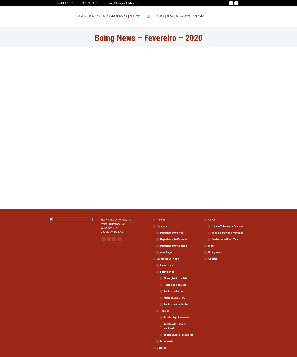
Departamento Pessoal (173, 239)
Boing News (215, 252)
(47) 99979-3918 (91, 3)
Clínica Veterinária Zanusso (228, 226)
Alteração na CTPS (174, 298)
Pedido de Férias (173, 291)
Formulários (167, 271)
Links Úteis (166, 265)
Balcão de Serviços (168, 258)
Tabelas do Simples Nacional (175, 326)
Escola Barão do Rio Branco (228, 232)
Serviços (162, 226)
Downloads (166, 341)
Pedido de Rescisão (175, 285)
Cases (212, 219)
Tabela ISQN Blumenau (176, 317)
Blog (211, 245)
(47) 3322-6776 (65, 3)
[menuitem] (81, 16)
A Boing (161, 219)
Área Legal (166, 252)
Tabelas (164, 311)
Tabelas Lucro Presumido (178, 334)
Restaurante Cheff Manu (225, 239)
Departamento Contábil (173, 245)
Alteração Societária (175, 278)
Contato (213, 258)
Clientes (161, 348)
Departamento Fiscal (172, 232)
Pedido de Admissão (176, 304)
